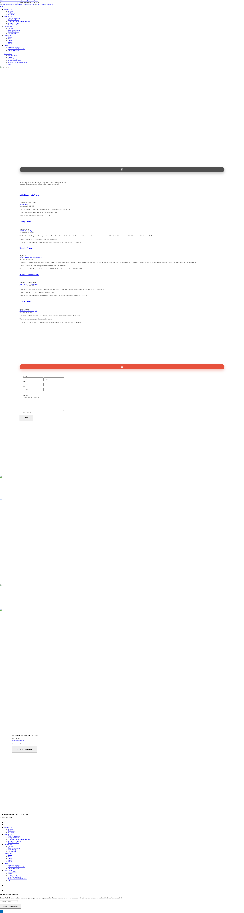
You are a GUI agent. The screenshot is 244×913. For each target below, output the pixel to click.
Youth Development (14, 836)
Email (25, 381)
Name (25, 376)
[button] (1, 6)
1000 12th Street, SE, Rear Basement (31, 257)
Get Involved (8, 844)
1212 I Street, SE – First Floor (29, 284)
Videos (10, 861)
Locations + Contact (14, 865)
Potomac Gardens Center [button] (29, 275)
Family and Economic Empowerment (19, 839)
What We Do (8, 834)
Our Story (11, 829)
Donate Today (8, 870)
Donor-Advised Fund (14, 877)
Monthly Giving (12, 872)
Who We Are (8, 827)
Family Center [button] (25, 222)
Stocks (10, 873)
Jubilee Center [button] (25, 301)
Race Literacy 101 (13, 850)
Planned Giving (12, 875)
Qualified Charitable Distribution (17, 879)
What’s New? (8, 853)
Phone (25, 387)
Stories (10, 858)
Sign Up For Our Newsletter (16, 867)
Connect (6, 863)
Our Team (11, 832)
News (9, 856)
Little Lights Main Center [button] (29, 195)
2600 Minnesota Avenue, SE (28, 311)
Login (9, 880)
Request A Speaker (13, 868)
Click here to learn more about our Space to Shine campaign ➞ (19, 1)
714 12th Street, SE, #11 (27, 231)
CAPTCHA (27, 412)
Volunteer (10, 846)
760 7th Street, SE (25, 204)
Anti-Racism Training (14, 841)
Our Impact (11, 831)
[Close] (1, 911)
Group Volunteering (14, 848)
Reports (10, 860)
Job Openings (12, 851)
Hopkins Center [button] (26, 248)
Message (26, 395)
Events (10, 855)
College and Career (13, 838)
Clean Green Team (13, 843)
